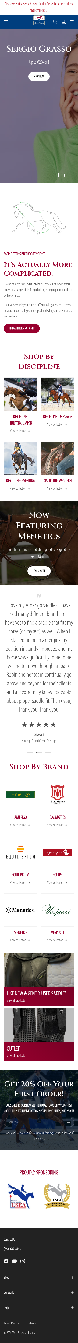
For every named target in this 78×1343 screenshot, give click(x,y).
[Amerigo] (20, 794)
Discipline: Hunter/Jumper (20, 420)
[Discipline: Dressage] (57, 394)
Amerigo (20, 817)
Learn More (39, 571)
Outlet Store (46, 4)
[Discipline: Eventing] (20, 458)
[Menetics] (20, 910)
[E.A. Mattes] (57, 794)
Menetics (20, 933)
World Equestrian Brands (23, 1332)
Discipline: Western (57, 481)
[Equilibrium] (20, 852)
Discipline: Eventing (20, 481)
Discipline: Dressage (57, 417)
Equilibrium (20, 875)
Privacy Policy (29, 1323)
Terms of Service (11, 1323)
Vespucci (57, 933)
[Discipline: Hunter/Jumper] (20, 394)
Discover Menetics (39, 82)
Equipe (57, 875)
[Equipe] (57, 852)
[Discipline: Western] (57, 458)
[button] (72, 22)
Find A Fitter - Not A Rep (21, 328)
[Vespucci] (57, 910)
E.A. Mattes (58, 817)
